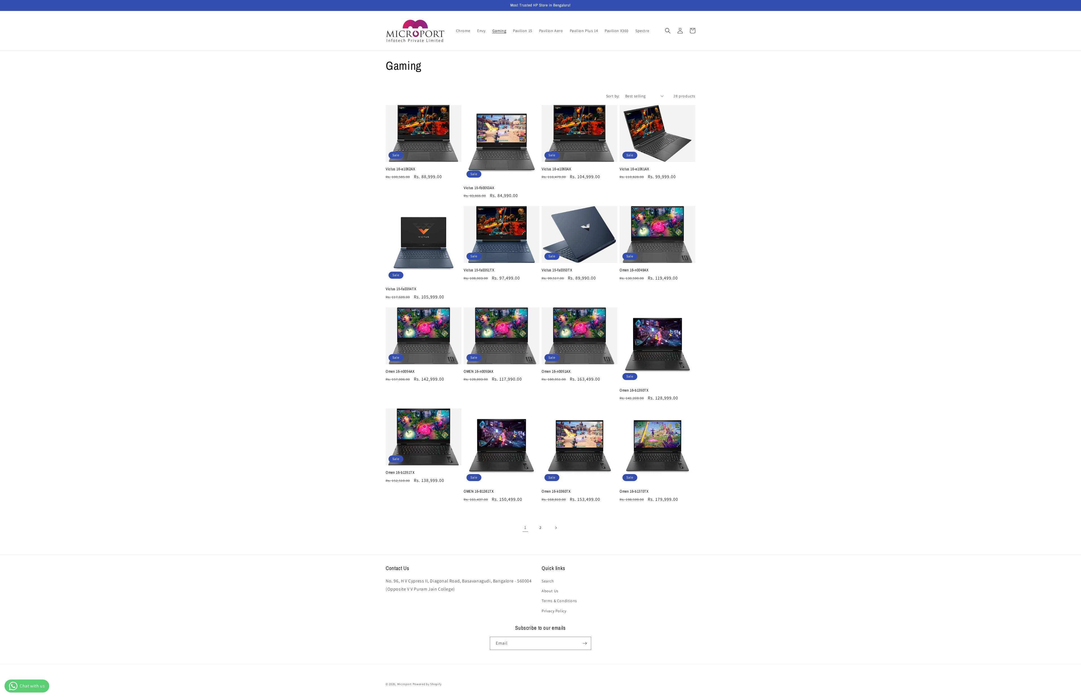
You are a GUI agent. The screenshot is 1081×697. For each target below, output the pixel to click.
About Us (550, 590)
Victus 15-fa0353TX (557, 270)
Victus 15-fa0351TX (479, 270)
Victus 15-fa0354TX (401, 289)
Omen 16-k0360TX (556, 491)
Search (548, 581)
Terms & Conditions (559, 600)
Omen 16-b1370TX (634, 491)
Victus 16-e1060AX (556, 169)
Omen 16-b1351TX (400, 472)
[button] (668, 30)
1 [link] (525, 527)
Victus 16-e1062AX (400, 169)
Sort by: (613, 96)
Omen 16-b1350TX (634, 390)
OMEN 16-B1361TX (478, 491)
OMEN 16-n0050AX (478, 371)
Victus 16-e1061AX (634, 169)
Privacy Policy (554, 610)
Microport (404, 684)
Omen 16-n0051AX (556, 371)
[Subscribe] (585, 643)
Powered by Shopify (427, 684)
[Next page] (556, 528)
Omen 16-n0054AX (400, 371)
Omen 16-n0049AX (634, 270)
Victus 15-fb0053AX (479, 188)
